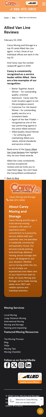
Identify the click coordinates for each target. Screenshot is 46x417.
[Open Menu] (44, 4)
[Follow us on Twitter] (14, 367)
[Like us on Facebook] (7, 367)
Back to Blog (13, 178)
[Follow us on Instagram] (21, 367)
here (20, 170)
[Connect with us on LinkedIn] (28, 367)
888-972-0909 (17, 200)
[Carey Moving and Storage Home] (12, 3)
